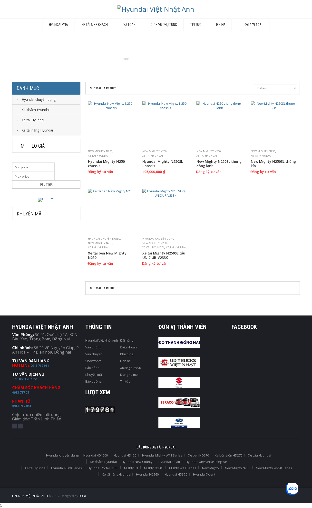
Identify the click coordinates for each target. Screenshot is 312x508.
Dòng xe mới (129, 374)
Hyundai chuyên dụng (104, 238)
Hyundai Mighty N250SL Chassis (162, 163)
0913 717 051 (39, 365)
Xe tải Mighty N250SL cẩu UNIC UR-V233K (163, 255)
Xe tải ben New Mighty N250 (107, 255)
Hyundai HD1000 (95, 455)
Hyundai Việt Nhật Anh (101, 340)
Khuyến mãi (94, 374)
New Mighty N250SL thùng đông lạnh (219, 163)
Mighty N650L (153, 468)
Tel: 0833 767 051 (25, 379)
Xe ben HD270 (198, 455)
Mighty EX (131, 468)
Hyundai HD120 (125, 455)
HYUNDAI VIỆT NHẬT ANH (30, 496)
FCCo (82, 496)
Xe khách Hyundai (103, 461)
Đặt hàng (126, 340)
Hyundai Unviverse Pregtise (206, 461)
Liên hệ (125, 361)
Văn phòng (93, 347)
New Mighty (210, 468)
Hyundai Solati (169, 461)
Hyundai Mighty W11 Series (162, 455)
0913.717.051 (21, 406)
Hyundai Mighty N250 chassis (106, 163)
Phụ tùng (126, 354)
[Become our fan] (14, 426)
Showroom (93, 361)
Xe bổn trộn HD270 (228, 455)
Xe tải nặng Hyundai (116, 474)
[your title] (46, 200)
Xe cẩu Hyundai (153, 247)
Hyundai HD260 (147, 474)
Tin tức (125, 381)
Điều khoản (128, 347)
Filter (46, 184)
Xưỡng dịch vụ (130, 368)
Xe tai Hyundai (98, 155)
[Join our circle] (20, 426)
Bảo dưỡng (93, 381)
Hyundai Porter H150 (103, 468)
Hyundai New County (137, 461)
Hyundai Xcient (204, 474)
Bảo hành (92, 368)
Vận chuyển (93, 354)
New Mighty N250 (100, 151)
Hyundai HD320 (176, 474)
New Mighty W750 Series (274, 468)
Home (127, 58)
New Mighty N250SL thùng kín (273, 163)
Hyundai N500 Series (66, 468)
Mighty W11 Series (182, 468)
